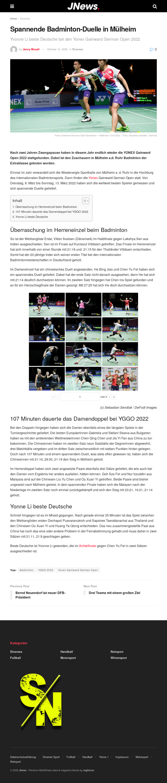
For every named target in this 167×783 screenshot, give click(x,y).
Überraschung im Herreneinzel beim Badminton (46, 206)
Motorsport (68, 658)
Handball (66, 652)
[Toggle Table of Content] (83, 200)
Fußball (15, 658)
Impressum (122, 757)
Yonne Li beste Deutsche (31, 216)
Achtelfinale (87, 545)
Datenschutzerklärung (23, 757)
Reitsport (117, 652)
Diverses (25, 18)
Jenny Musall (31, 49)
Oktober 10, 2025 (57, 49)
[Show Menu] (12, 6)
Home (13, 18)
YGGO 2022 (45, 570)
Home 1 (104, 757)
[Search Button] (155, 6)
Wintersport (119, 658)
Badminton (27, 570)
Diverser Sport (51, 757)
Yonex (93, 177)
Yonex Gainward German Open (78, 570)
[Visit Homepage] (83, 6)
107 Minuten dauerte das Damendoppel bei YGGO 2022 (51, 211)
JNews (22, 770)
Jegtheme (88, 770)
